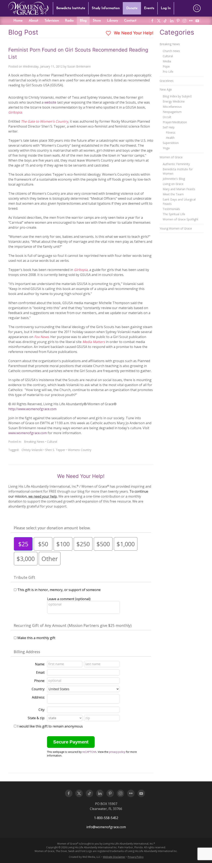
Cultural (52, 442)
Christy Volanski (32, 450)
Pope (166, 66)
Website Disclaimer (114, 857)
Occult (167, 117)
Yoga (166, 148)
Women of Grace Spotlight (180, 219)
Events (149, 8)
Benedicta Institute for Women (178, 171)
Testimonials (171, 209)
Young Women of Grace (176, 228)
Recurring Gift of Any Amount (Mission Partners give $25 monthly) (72, 625)
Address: (38, 697)
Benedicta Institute (70, 8)
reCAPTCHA (89, 752)
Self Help (169, 127)
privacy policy (117, 752)
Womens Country (79, 450)
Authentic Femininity (176, 164)
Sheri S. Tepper (55, 450)
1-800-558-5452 (106, 818)
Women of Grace (171, 157)
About (33, 20)
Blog (83, 20)
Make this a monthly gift (36, 638)
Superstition (171, 143)
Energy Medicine (174, 101)
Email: (40, 672)
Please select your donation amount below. (52, 527)
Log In (166, 8)
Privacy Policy (135, 857)
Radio (69, 20)
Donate (131, 8)
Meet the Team (173, 194)
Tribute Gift (24, 577)
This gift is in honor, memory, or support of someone (59, 589)
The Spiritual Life (174, 214)
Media (167, 61)
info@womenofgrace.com (106, 827)
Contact (130, 20)
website (50, 102)
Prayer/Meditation (175, 122)
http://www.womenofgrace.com (32, 409)
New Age (166, 89)
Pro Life (168, 72)
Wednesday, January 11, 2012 (43, 66)
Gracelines (166, 81)
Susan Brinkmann (79, 66)
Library (112, 20)
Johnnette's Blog (174, 179)
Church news (171, 51)
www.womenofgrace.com (27, 433)
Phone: (39, 680)
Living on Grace (173, 184)
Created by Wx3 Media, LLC (85, 857)
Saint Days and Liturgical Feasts (179, 201)
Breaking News (34, 442)
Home (18, 20)
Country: (38, 689)
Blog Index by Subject (177, 96)
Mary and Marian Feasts (179, 189)
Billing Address (27, 651)
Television (52, 20)
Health (170, 138)
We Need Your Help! (133, 32)
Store (97, 20)
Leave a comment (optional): (69, 599)
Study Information (106, 8)
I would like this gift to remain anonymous (50, 726)
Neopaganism (172, 112)
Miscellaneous (172, 107)
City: (42, 709)
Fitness (170, 132)
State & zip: (36, 718)
